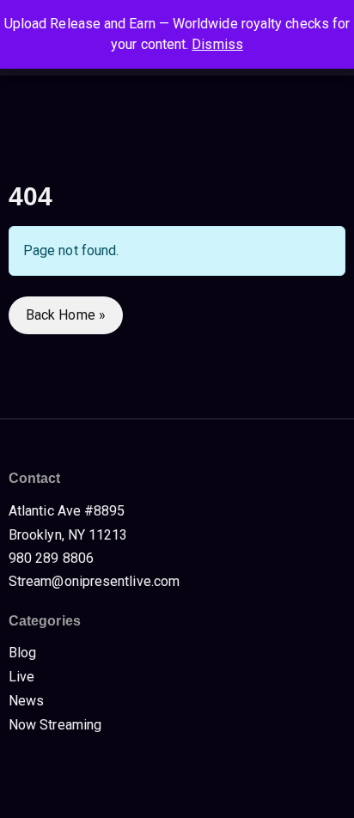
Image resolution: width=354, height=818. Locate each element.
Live (21, 676)
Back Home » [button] (66, 315)
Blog (22, 652)
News (26, 701)
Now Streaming (55, 725)
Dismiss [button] (217, 44)
